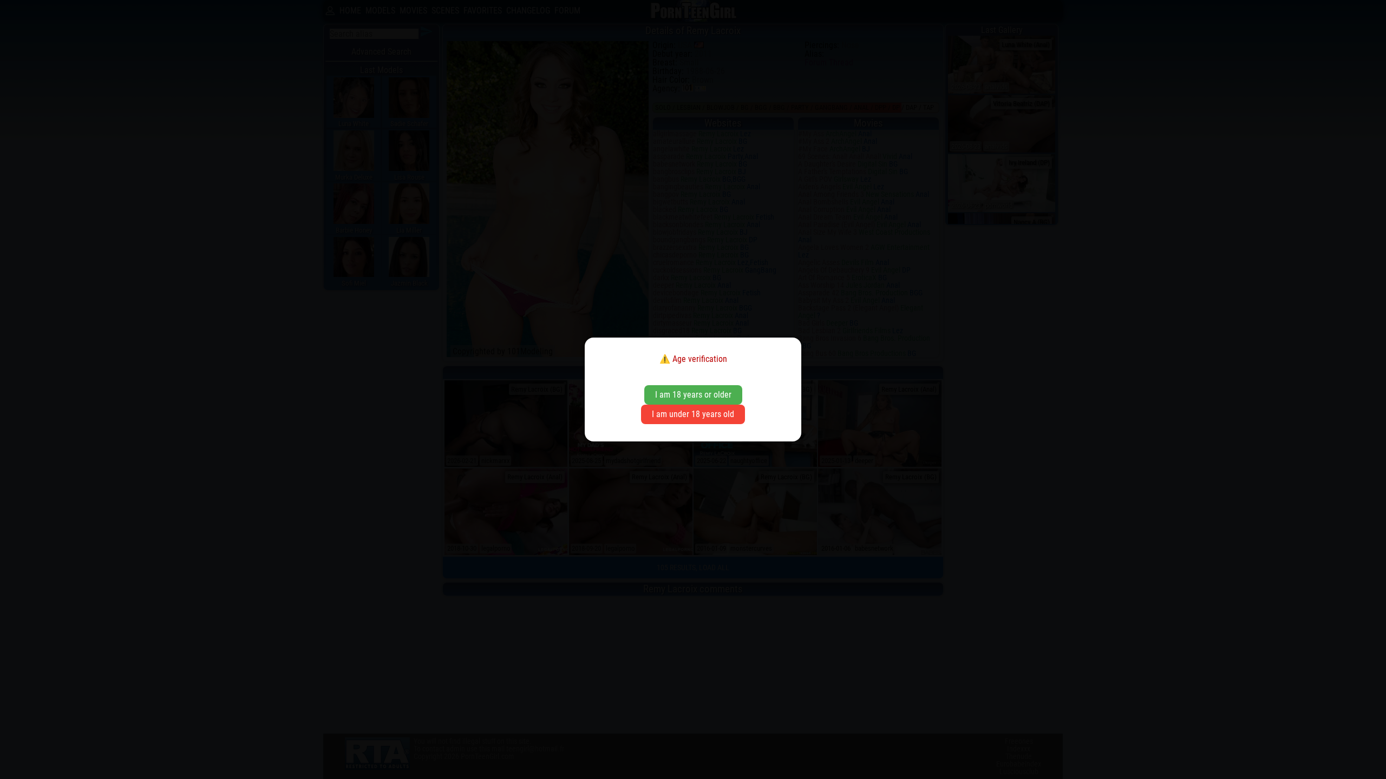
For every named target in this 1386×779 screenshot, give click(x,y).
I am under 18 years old (693, 414)
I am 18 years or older (693, 395)
